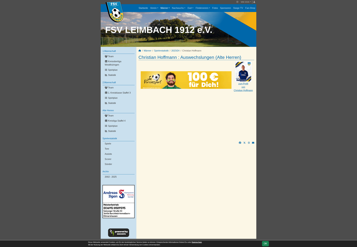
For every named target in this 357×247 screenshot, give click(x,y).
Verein (153, 8)
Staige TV (238, 8)
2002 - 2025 (111, 177)
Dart (190, 8)
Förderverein (202, 8)
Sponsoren (225, 8)
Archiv (105, 171)
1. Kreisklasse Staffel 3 (119, 93)
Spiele (108, 143)
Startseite (143, 8)
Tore (107, 149)
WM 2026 (245, 2)
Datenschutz (197, 242)
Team (111, 56)
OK (265, 243)
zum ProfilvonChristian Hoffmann (243, 87)
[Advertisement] (196, 115)
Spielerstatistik (109, 138)
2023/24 (175, 50)
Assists (108, 154)
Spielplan (113, 70)
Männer (164, 8)
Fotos (215, 8)
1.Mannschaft (109, 51)
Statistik (112, 75)
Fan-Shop (250, 8)
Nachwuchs (178, 8)
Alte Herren (108, 110)
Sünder (108, 164)
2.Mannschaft (109, 82)
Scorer (108, 159)
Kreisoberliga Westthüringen (113, 63)
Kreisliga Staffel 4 (117, 121)
